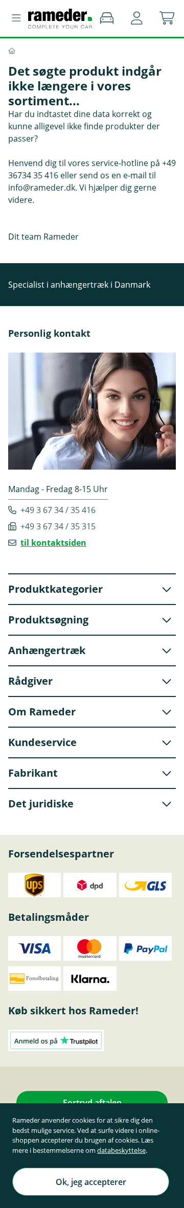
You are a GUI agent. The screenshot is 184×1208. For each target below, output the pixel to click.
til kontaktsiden (53, 542)
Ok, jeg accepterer (91, 1182)
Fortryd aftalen (92, 1102)
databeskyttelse (121, 1150)
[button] (137, 18)
